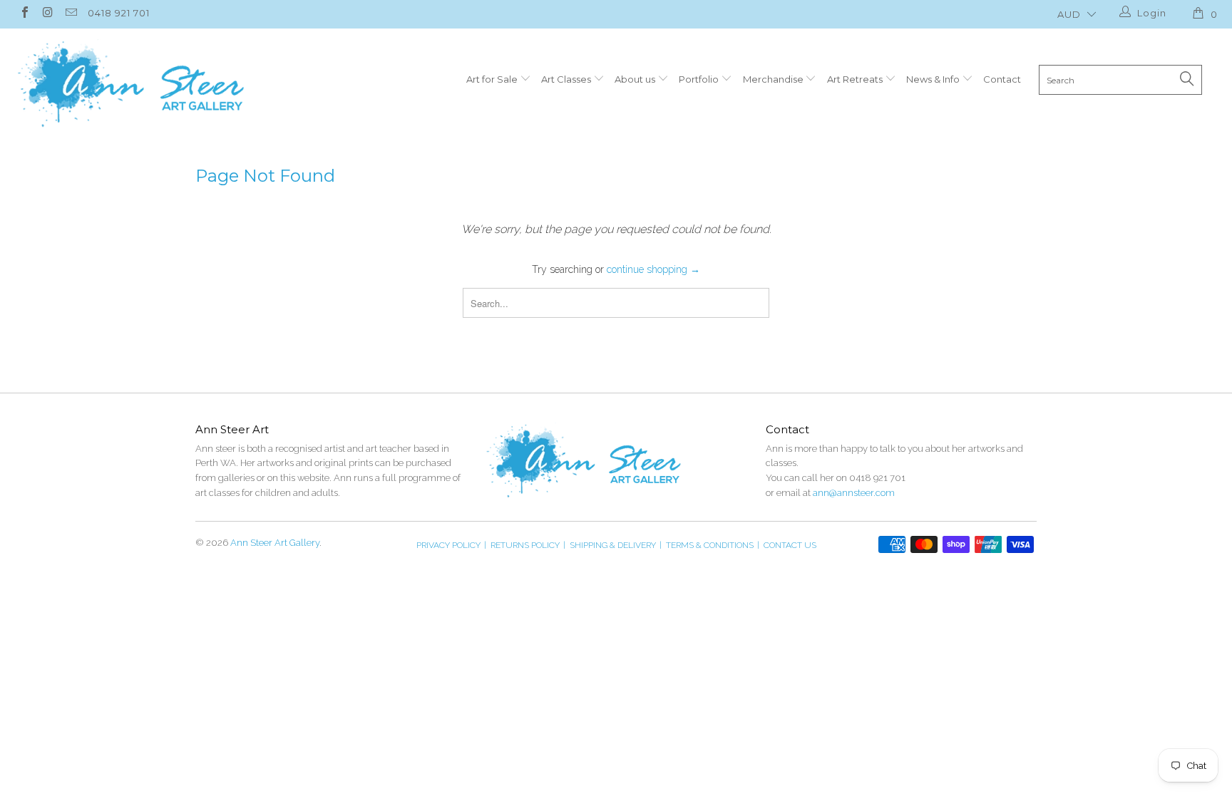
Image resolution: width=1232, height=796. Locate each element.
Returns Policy (528, 545)
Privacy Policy (451, 545)
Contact (1002, 79)
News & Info (934, 79)
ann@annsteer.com (854, 492)
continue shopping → (653, 269)
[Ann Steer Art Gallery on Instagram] (47, 14)
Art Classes (567, 79)
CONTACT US (790, 545)
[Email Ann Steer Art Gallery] (70, 14)
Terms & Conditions (712, 545)
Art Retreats (856, 79)
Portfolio (700, 79)
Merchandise (774, 79)
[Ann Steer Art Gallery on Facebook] (24, 14)
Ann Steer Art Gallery (274, 542)
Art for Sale (493, 79)
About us (636, 79)
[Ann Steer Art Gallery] (130, 84)
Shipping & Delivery (616, 545)
